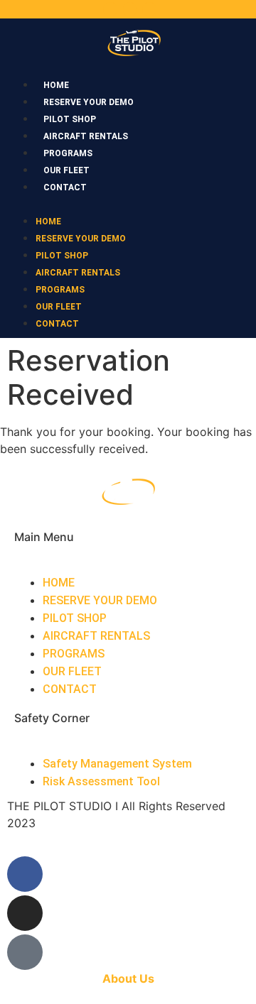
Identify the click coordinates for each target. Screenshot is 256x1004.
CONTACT (65, 187)
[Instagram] (130, 9)
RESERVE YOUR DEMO (88, 102)
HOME (56, 85)
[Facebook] (110, 9)
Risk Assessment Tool (101, 781)
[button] (128, 203)
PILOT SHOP (69, 119)
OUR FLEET (66, 170)
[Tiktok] (149, 9)
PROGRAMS (67, 153)
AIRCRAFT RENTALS (85, 136)
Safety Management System (117, 763)
